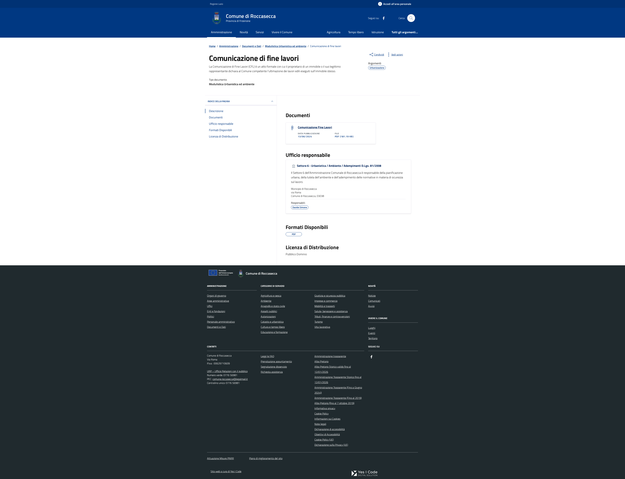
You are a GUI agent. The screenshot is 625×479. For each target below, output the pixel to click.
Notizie (372, 296)
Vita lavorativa (322, 327)
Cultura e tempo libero (273, 327)
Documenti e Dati (216, 327)
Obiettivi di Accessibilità (327, 434)
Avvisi (371, 306)
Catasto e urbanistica (272, 322)
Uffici (209, 306)
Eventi (371, 333)
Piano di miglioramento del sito (265, 458)
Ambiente (266, 301)
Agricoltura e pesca (271, 296)
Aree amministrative (218, 301)
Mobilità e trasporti (324, 306)
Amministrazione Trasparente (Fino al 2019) (338, 398)
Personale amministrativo (221, 322)
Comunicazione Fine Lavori (315, 127)
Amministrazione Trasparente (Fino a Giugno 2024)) (338, 390)
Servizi (260, 32)
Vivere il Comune (282, 32)
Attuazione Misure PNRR (220, 458)
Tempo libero (356, 32)
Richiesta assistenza (272, 372)
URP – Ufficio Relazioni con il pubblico (227, 371)
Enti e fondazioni (216, 311)
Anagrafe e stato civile (273, 306)
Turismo (318, 322)
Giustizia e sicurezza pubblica (329, 296)
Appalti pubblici (269, 311)
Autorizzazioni (268, 316)
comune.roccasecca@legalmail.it (230, 379)
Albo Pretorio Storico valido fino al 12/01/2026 (332, 369)
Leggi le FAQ (267, 356)
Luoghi (371, 328)
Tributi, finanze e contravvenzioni (332, 316)
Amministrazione (221, 32)
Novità (244, 32)
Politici (210, 316)
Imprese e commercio (325, 301)
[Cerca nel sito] (411, 18)
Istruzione (378, 32)
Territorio (372, 338)
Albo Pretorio (321, 361)
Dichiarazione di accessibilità (329, 429)
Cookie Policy (321, 413)
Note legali (320, 424)
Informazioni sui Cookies (327, 419)
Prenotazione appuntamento (276, 361)
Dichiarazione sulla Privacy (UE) (331, 445)
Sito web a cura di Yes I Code (226, 471)
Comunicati (374, 301)
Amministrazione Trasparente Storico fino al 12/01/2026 (337, 379)
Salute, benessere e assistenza (331, 311)
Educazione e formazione (274, 332)
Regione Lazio (216, 4)
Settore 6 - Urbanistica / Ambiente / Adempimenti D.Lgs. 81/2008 (338, 166)
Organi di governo (216, 296)
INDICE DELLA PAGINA (219, 101)
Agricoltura (333, 32)
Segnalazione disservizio (274, 367)
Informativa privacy (324, 408)
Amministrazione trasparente (330, 356)
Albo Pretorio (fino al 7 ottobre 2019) (334, 403)
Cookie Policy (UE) (324, 440)
